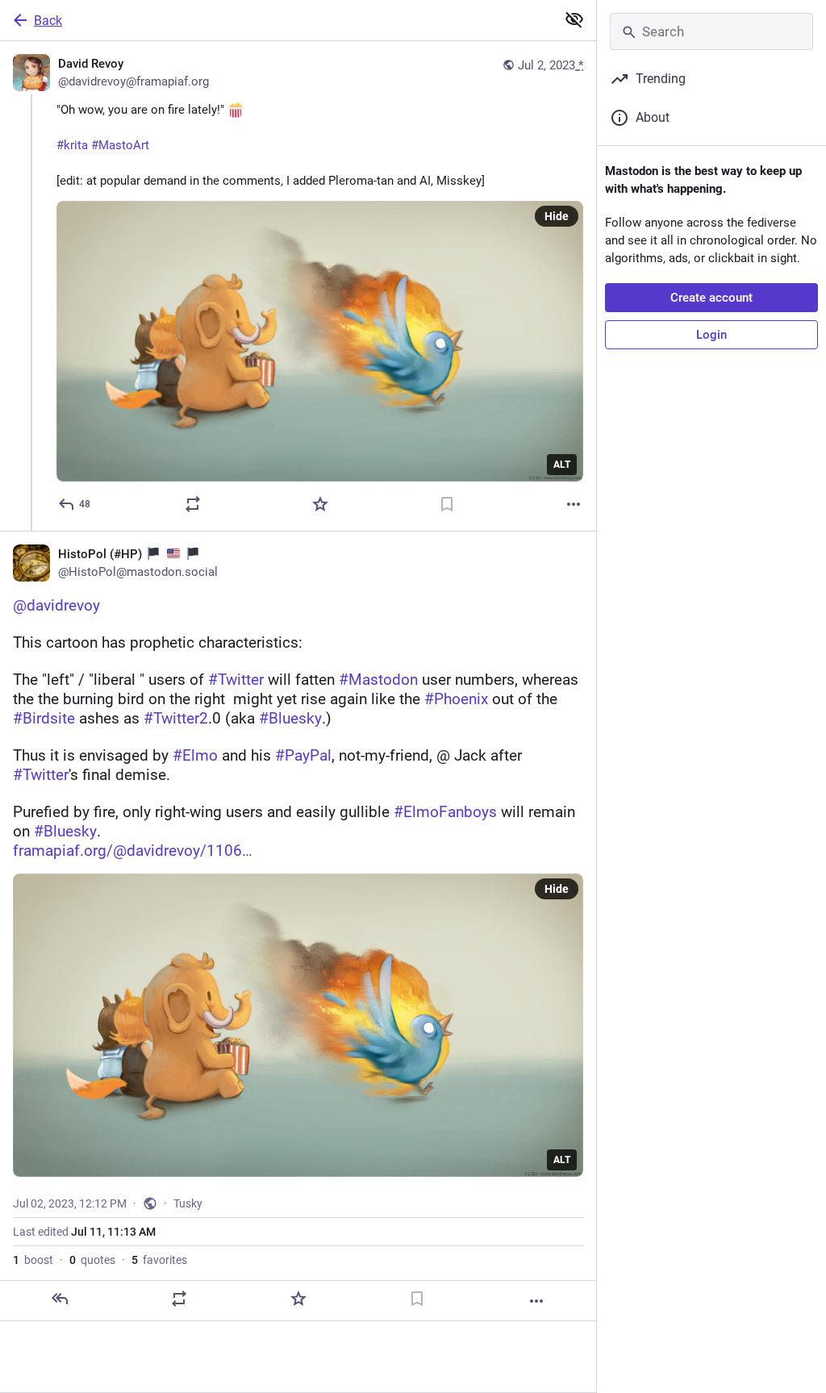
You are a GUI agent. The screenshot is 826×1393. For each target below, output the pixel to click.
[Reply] (59, 1298)
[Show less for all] (574, 19)
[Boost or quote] (192, 504)
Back (48, 20)
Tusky (187, 1203)
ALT (561, 464)
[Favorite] (320, 504)
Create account (711, 297)
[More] (573, 504)
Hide (556, 216)
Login (711, 334)
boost (33, 1259)
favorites (159, 1259)
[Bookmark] (447, 504)
